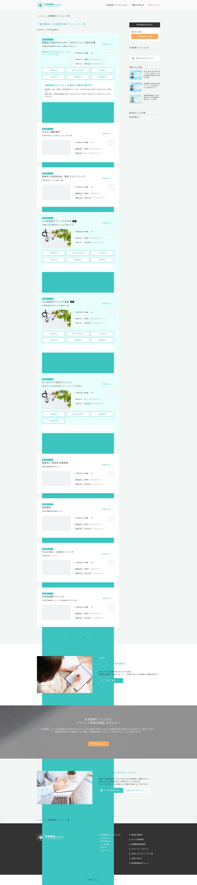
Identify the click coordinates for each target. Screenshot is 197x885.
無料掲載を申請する (98, 744)
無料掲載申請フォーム (140, 863)
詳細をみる (107, 44)
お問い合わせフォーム (139, 790)
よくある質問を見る (112, 790)
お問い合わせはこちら (145, 58)
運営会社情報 (136, 835)
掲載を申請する (138, 5)
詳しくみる (110, 680)
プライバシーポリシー (140, 849)
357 (83, 638)
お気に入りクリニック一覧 (142, 854)
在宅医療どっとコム (93, 880)
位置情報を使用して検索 (145, 36)
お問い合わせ (136, 858)
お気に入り (155, 5)
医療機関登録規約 (138, 844)
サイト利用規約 (137, 839)
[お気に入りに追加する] (111, 53)
